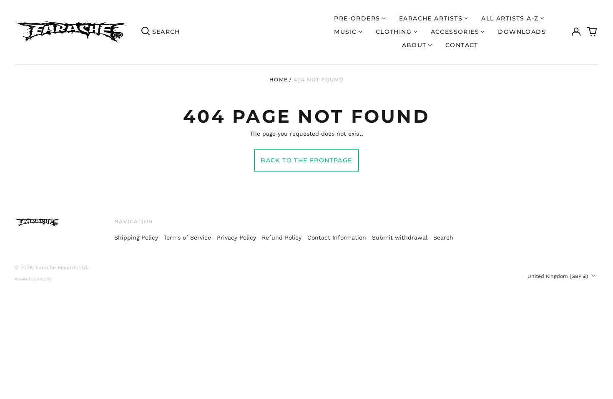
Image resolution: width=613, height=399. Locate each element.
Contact (461, 45)
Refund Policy (281, 237)
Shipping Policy (136, 237)
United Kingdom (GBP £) (559, 276)
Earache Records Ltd (61, 267)
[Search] (145, 31)
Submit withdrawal (399, 237)
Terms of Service (187, 237)
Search (443, 237)
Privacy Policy (236, 237)
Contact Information (336, 237)
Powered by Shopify (33, 279)
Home (278, 79)
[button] (592, 32)
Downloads (522, 31)
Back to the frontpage (306, 160)
